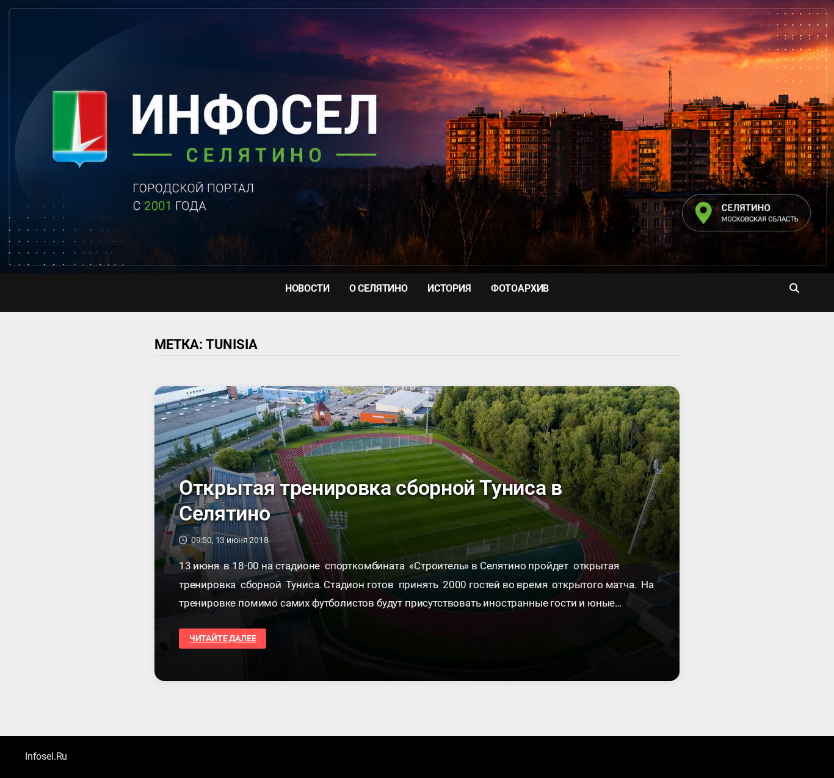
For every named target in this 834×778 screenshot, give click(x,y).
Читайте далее (222, 639)
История (449, 288)
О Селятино (378, 288)
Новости (307, 288)
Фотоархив (520, 288)
